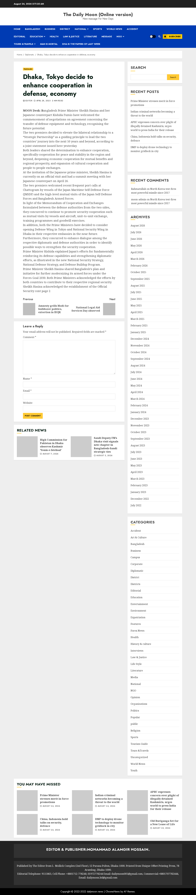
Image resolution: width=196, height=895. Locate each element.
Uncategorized (139, 757)
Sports (97, 29)
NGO (119, 36)
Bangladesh (32, 29)
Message (107, 36)
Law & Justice (71, 36)
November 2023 (140, 425)
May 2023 (136, 465)
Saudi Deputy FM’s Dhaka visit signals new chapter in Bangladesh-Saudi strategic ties (81, 446)
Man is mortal (49, 44)
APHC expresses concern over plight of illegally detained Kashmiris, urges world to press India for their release (153, 126)
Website (27, 402)
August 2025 (138, 285)
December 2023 (140, 418)
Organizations (139, 704)
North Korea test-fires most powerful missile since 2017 (153, 201)
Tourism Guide (139, 744)
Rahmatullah (138, 189)
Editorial (19, 36)
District (65, 29)
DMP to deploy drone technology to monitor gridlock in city (82, 824)
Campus (135, 557)
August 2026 (138, 225)
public (134, 724)
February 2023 (139, 485)
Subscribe (175, 36)
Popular (135, 717)
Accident (132, 29)
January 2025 (138, 332)
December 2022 (140, 498)
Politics (135, 710)
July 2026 (136, 232)
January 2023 (138, 492)
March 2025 (137, 319)
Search (138, 67)
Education (36, 36)
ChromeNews (113, 891)
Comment (29, 337)
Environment (138, 610)
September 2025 (140, 279)
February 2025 (139, 325)
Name (27, 378)
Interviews (137, 650)
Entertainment (139, 604)
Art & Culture (139, 537)
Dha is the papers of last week (81, 44)
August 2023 (138, 445)
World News (114, 29)
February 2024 (139, 405)
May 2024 (136, 385)
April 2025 (137, 312)
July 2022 (136, 505)
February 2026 (139, 265)
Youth (134, 770)
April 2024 (137, 392)
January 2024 (138, 412)
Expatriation (138, 617)
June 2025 (136, 299)
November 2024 (140, 345)
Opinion (135, 697)
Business (50, 29)
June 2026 (136, 239)
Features (136, 624)
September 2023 (140, 438)
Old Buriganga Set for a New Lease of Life (137, 824)
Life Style (136, 664)
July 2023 (136, 452)
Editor (28, 101)
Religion (135, 730)
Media (134, 677)
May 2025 (136, 305)
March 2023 (137, 478)
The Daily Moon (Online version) (98, 14)
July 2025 (136, 292)
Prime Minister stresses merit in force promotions (27, 800)
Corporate (137, 564)
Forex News (137, 630)
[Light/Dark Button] (153, 36)
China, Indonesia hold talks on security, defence (27, 824)
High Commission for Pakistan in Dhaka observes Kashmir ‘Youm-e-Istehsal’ (27, 446)
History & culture (141, 644)
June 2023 (136, 458)
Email (27, 390)
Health (54, 36)
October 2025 (138, 272)
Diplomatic (28, 69)
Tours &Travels (23, 44)
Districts (135, 584)
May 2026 (136, 245)
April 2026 (137, 252)
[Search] (159, 36)
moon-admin (138, 199)
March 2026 (137, 259)
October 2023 (138, 432)
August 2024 (138, 365)
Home (17, 29)
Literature (90, 36)
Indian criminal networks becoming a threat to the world (82, 800)
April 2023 (137, 472)
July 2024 (136, 372)
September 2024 (140, 358)
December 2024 (140, 338)
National (80, 29)
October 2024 (138, 352)
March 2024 (137, 399)
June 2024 (136, 378)
